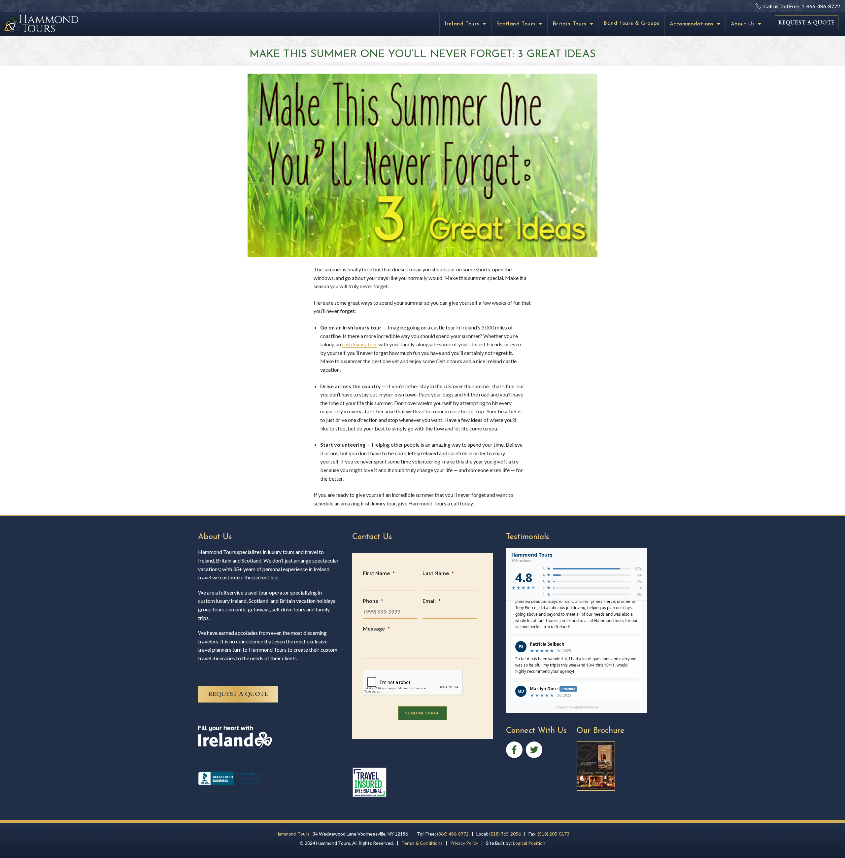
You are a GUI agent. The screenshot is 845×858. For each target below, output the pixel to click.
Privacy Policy (464, 843)
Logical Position (529, 843)
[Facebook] (514, 749)
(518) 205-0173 (553, 834)
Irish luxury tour (359, 344)
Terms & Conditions (422, 843)
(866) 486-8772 (453, 834)
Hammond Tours (293, 834)
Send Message (422, 712)
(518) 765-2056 (505, 834)
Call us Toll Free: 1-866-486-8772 (801, 6)
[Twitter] (534, 749)
